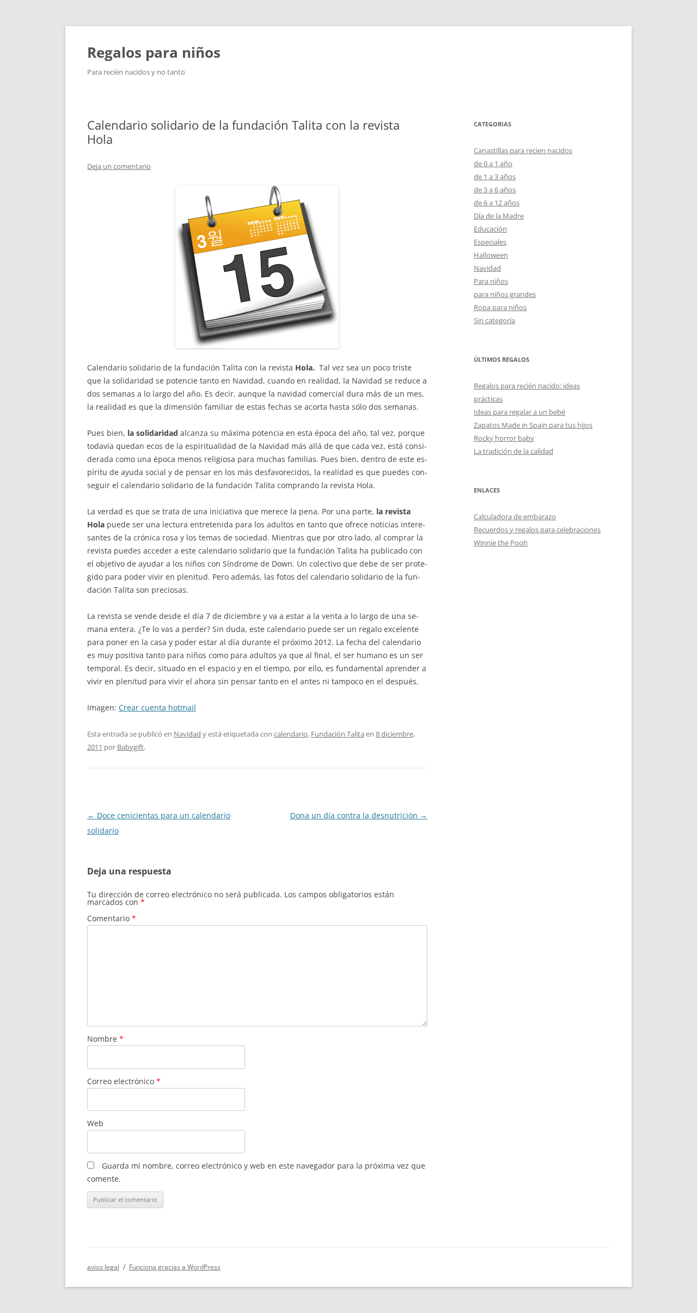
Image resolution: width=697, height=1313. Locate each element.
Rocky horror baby (504, 438)
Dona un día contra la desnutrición (358, 815)
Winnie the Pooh (501, 543)
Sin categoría (494, 320)
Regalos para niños (154, 52)
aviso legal (103, 1267)
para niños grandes (505, 294)
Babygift (130, 747)
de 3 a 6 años (495, 189)
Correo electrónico (124, 1081)
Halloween (491, 255)
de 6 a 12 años (496, 203)
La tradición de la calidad (513, 451)
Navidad (187, 734)
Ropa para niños (500, 307)
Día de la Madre (499, 216)
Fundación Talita (337, 734)
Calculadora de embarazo (515, 516)
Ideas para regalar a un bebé (519, 412)
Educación (490, 229)
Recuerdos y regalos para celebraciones (537, 529)
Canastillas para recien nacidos (523, 150)
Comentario (111, 918)
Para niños (491, 281)
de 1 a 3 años (495, 176)
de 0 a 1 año (493, 163)
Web (95, 1123)
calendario (291, 734)
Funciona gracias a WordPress (175, 1267)
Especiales (490, 242)
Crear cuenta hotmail (157, 707)
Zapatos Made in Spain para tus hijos (533, 425)
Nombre (105, 1039)
